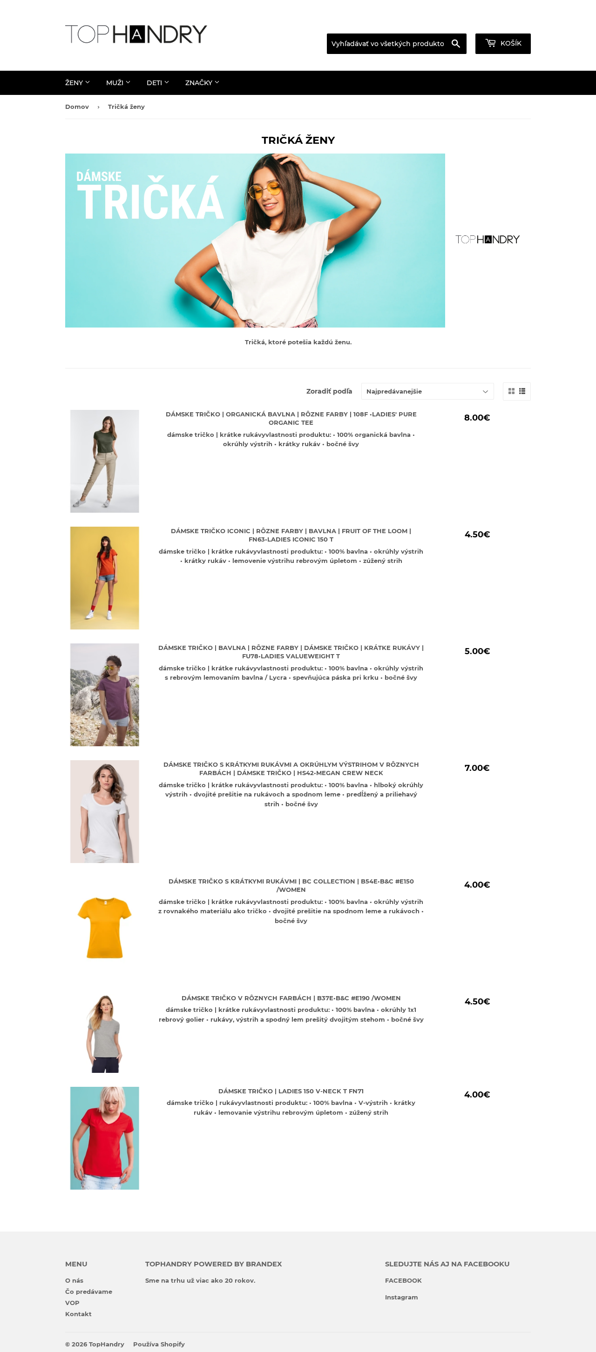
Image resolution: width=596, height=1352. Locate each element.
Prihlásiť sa (452, 22)
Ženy (75, 83)
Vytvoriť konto (510, 22)
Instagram (401, 1297)
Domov (77, 106)
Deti (155, 83)
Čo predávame (88, 1291)
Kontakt (78, 1314)
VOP (72, 1302)
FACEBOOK (403, 1280)
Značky (199, 83)
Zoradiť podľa (329, 391)
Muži (115, 83)
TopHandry (106, 1344)
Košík (510, 43)
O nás (74, 1280)
